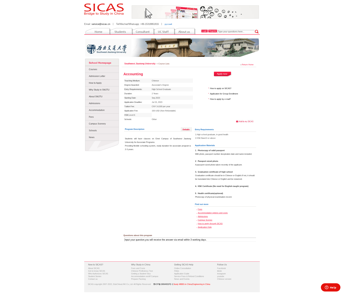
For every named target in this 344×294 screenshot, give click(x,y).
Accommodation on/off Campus (144, 276)
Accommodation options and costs (213, 213)
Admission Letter (97, 76)
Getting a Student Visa (140, 274)
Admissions (94, 103)
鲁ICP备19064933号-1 (163, 284)
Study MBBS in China (182, 284)
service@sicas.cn (101, 24)
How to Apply (95, 83)
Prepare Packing (138, 279)
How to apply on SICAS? (220, 88)
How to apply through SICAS (210, 223)
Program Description (134, 129)
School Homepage (100, 62)
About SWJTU (95, 96)
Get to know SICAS (96, 271)
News (91, 137)
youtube (220, 276)
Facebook (221, 268)
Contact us (93, 279)
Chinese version (224, 279)
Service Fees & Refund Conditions (189, 276)
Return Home (248, 64)
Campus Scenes (205, 220)
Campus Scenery (97, 123)
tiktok (219, 271)
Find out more (201, 204)
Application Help (205, 227)
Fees (91, 117)
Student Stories (94, 276)
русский (168, 24)
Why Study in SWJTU (99, 90)
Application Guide (181, 274)
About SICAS (93, 268)
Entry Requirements (204, 129)
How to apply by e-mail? (220, 99)
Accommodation (97, 110)
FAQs (176, 271)
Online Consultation (182, 268)
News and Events (182, 279)
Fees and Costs (138, 268)
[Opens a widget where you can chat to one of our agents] (330, 287)
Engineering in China (201, 284)
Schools (93, 130)
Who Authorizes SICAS (98, 274)
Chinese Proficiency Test (142, 271)
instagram (221, 274)
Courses (93, 69)
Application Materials (205, 145)
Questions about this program (137, 235)
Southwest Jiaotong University (140, 63)
